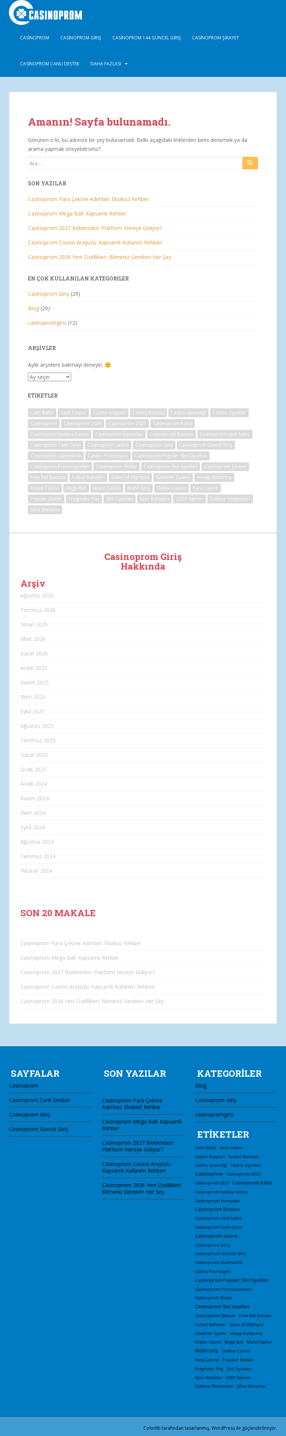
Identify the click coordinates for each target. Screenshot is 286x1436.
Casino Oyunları (229, 412)
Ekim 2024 (32, 812)
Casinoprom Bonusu (171, 434)
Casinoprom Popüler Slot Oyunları (171, 456)
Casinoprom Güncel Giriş (205, 445)
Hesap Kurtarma (214, 477)
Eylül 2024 (32, 827)
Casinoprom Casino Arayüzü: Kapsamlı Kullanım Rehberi (95, 242)
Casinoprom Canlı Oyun (56, 445)
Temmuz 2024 (37, 856)
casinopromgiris (47, 322)
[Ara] (250, 163)
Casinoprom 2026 (83, 423)
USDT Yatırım (189, 499)
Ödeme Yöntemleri (230, 499)
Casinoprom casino (108, 445)
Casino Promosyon (108, 456)
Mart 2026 (32, 638)
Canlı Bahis (42, 412)
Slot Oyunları (119, 499)
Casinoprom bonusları (119, 434)
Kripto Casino (45, 488)
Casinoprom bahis (172, 423)
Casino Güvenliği (188, 412)
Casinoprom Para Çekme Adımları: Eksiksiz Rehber (88, 198)
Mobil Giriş (138, 488)
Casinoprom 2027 (127, 423)
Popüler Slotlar (46, 499)
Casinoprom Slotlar (116, 466)
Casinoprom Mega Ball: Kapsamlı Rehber (77, 213)
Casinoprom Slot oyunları (170, 466)
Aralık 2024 (33, 783)
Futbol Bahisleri (88, 477)
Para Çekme (205, 488)
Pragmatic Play (84, 499)
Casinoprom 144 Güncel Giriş (146, 38)
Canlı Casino (73, 412)
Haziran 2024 (36, 870)
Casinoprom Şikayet (215, 38)
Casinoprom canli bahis (225, 434)
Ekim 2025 (32, 696)
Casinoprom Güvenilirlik (56, 456)
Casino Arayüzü (109, 412)
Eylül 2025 (32, 711)
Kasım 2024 (34, 798)
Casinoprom (34, 38)
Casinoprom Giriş (80, 38)
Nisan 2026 (34, 624)
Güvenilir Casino (173, 477)
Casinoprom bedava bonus (60, 434)
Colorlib (152, 1428)
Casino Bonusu (148, 412)
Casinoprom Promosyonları (60, 466)
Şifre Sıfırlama (45, 509)
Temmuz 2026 (37, 609)
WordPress (223, 1428)
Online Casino (171, 488)
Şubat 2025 (34, 754)
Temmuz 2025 (37, 740)
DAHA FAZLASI (105, 64)
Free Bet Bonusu (48, 477)
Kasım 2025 (34, 682)
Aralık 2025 (33, 667)
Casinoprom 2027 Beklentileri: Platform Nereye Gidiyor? (95, 227)
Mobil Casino (107, 488)
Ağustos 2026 (37, 595)
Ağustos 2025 (37, 725)
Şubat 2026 (34, 653)
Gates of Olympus (130, 477)
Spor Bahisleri (154, 499)
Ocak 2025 (33, 769)
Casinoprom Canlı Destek (49, 64)
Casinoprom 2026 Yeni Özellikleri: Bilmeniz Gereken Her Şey (99, 256)
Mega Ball (76, 488)
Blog (33, 308)
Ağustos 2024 (37, 841)
